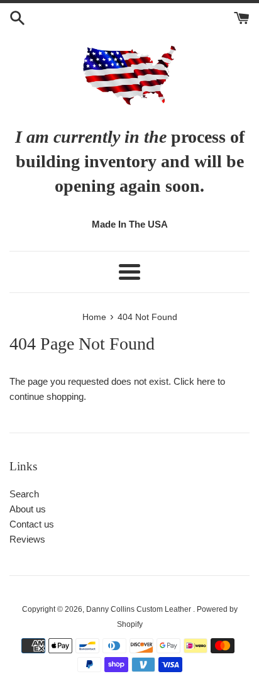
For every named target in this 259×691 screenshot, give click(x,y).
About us (27, 509)
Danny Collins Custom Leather (139, 609)
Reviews (27, 539)
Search (24, 494)
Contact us (31, 524)
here (206, 381)
